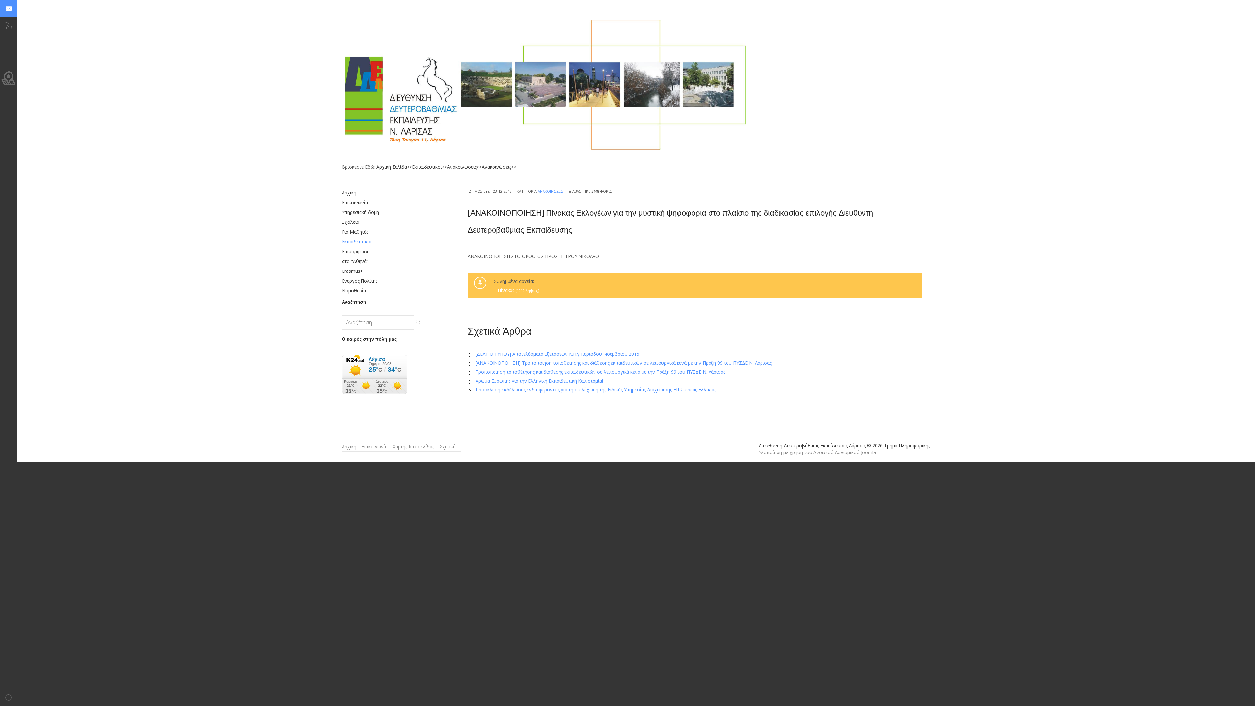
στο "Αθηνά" (355, 261)
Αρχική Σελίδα (391, 167)
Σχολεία (350, 222)
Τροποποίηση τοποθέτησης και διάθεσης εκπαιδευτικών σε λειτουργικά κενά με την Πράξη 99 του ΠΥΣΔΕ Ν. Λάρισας (600, 372)
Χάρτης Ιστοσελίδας (413, 446)
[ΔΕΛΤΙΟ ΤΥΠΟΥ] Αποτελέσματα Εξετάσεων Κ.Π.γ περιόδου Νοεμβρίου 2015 (557, 354)
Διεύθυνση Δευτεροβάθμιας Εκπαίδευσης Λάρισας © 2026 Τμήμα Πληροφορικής (844, 445)
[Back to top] (8, 697)
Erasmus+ (352, 271)
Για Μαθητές (355, 232)
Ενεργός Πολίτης (359, 281)
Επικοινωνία (355, 202)
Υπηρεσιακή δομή (360, 212)
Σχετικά (448, 446)
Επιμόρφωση (356, 251)
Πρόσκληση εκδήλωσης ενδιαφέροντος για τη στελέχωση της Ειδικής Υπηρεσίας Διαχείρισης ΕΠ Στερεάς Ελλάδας (596, 389)
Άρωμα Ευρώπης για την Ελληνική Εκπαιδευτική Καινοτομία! (539, 381)
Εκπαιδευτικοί (427, 167)
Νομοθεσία (354, 290)
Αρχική (349, 192)
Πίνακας (518, 290)
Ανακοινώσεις (462, 167)
